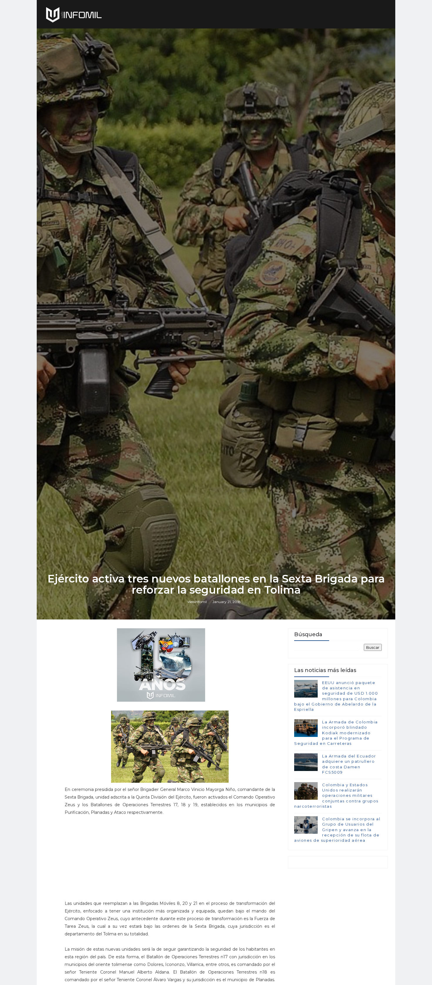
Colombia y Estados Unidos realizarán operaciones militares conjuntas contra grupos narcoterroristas (336, 795)
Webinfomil (197, 602)
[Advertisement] (170, 860)
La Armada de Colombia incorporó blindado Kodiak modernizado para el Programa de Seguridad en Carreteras (336, 733)
